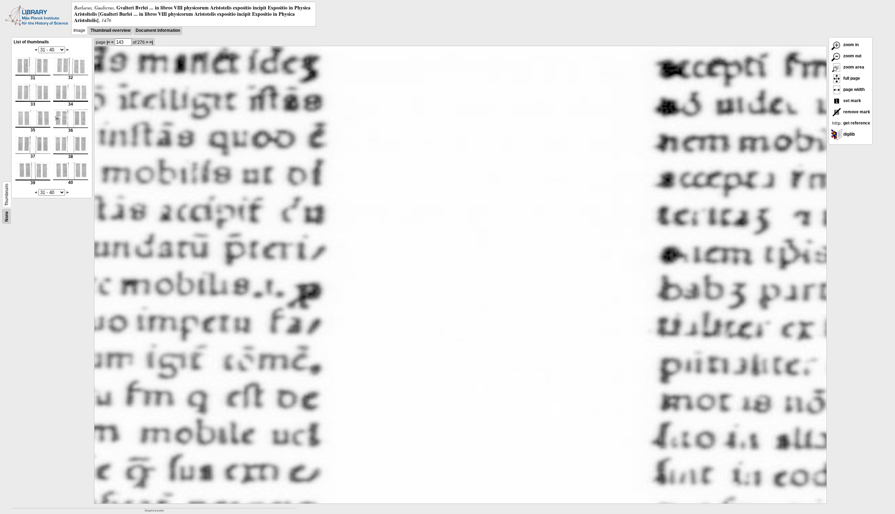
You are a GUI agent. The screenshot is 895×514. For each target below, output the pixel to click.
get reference (856, 123)
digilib (848, 134)
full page (851, 78)
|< (108, 42)
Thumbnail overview (110, 30)
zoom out (851, 55)
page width (853, 89)
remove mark (856, 111)
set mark (851, 100)
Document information (158, 30)
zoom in (850, 44)
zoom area (853, 67)
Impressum (154, 510)
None (6, 216)
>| (151, 42)
